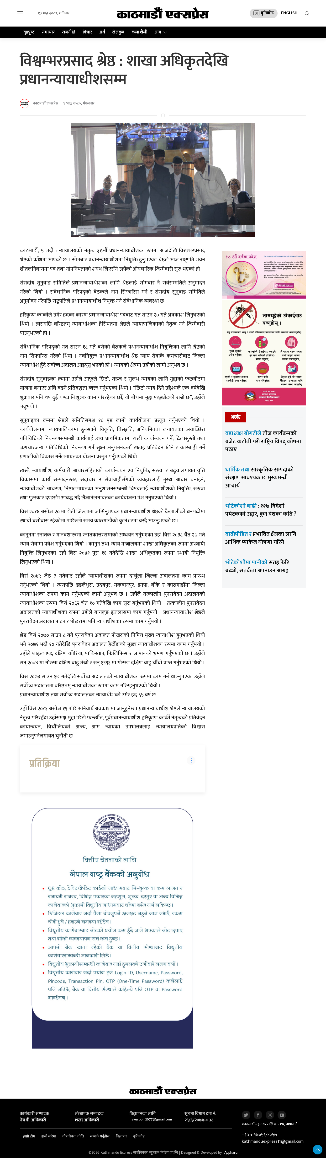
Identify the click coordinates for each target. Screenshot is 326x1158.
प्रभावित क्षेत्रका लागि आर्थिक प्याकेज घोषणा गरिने (260, 538)
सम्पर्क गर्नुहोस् (100, 1136)
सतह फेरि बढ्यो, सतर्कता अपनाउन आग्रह (257, 566)
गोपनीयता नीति (73, 1136)
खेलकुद (118, 32)
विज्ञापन (121, 1136)
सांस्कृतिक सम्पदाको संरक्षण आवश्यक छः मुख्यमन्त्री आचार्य (259, 478)
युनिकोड (267, 13)
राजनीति (68, 32)
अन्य (157, 32)
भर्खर (235, 417)
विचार (87, 32)
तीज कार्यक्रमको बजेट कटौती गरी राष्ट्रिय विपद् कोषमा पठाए (263, 441)
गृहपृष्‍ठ (29, 32)
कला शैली (139, 32)
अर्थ (102, 32)
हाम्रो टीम (29, 1136)
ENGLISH (289, 13)
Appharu (230, 1152)
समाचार (48, 32)
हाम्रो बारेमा (48, 1136)
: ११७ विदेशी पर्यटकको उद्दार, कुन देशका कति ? (260, 510)
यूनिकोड (139, 1136)
